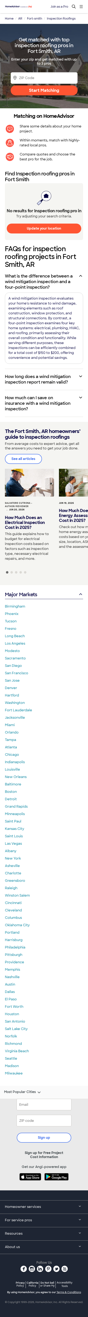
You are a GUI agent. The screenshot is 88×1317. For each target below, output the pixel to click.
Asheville (12, 866)
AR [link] (20, 18)
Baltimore (13, 784)
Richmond (13, 1044)
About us (12, 1247)
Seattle (11, 1058)
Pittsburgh (13, 955)
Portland (12, 932)
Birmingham (15, 606)
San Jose (12, 680)
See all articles (23, 459)
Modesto (12, 651)
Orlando (12, 732)
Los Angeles (15, 643)
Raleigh (11, 888)
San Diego (13, 666)
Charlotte (13, 873)
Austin (10, 984)
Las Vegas (13, 843)
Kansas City (14, 829)
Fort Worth (14, 1006)
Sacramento (15, 658)
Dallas (10, 992)
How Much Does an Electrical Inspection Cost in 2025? (25, 522)
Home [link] (9, 18)
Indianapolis (15, 762)
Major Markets (21, 594)
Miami (10, 725)
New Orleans (16, 777)
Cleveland (13, 910)
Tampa (10, 740)
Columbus (13, 918)
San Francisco (16, 673)
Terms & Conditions (68, 1292)
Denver (11, 688)
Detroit (11, 799)
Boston (11, 792)
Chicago (12, 754)
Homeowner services (23, 1207)
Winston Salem (17, 895)
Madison (12, 1066)
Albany (10, 851)
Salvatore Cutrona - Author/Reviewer (18, 505)
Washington (15, 703)
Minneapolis (15, 814)
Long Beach (15, 636)
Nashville (12, 977)
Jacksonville (15, 717)
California (32, 1284)
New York (13, 858)
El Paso (11, 999)
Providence (14, 962)
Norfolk (11, 1036)
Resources (14, 1233)
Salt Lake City (16, 1029)
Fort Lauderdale (18, 710)
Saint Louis (14, 836)
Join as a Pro (59, 6)
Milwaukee (14, 1073)
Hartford (12, 695)
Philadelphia (15, 947)
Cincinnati (13, 903)
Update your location (44, 228)
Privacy (20, 1284)
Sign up (44, 1137)
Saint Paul (13, 821)
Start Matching (44, 90)
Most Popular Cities (20, 1092)
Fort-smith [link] (34, 18)
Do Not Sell (47, 1284)
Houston (12, 1014)
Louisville (12, 769)
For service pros (18, 1220)
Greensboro (15, 880)
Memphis (12, 969)
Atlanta (11, 747)
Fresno (10, 628)
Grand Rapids (16, 806)
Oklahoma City (17, 925)
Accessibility (64, 1284)
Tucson (11, 621)
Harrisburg (14, 940)
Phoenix (11, 614)
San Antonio (15, 1021)
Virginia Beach (17, 1051)
